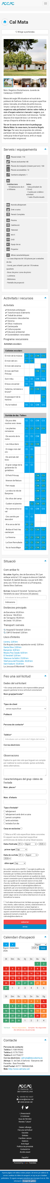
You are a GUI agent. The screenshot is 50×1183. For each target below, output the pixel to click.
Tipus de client (10, 704)
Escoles (25, 1133)
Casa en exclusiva (12, 829)
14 (31, 973)
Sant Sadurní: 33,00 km (14, 664)
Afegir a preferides (26, 32)
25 (12, 983)
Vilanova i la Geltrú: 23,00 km (16, 658)
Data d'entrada (10, 844)
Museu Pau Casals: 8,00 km (16, 653)
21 (31, 978)
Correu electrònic (12, 745)
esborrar (25, 922)
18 (12, 978)
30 (44, 983)
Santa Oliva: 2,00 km (12, 647)
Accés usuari (25, 1152)
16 (44, 973)
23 (44, 978)
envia (25, 927)
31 (6, 988)
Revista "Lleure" (25, 1122)
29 (37, 983)
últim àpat (9, 863)
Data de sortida (11, 855)
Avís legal (25, 1144)
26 (19, 983)
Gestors (25, 1141)
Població (8, 714)
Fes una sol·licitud (25, 1130)
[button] (17, 82)
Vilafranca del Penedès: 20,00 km (18, 661)
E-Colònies (25, 1116)
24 (6, 983)
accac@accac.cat (26, 1099)
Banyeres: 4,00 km (12, 650)
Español (25, 1157)
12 (19, 973)
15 (37, 973)
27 (25, 983)
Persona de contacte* (14, 725)
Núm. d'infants (10, 797)
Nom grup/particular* (13, 694)
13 (25, 973)
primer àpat (9, 849)
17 (6, 978)
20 (25, 978)
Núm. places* (10, 787)
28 (31, 983)
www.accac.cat (26, 1102)
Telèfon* (8, 735)
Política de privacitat (25, 1146)
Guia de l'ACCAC (25, 1119)
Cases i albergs (25, 1127)
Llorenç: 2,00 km (11, 642)
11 (12, 973)
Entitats (25, 1135)
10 (6, 973)
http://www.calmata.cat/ (19, 1069)
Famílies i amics (25, 1138)
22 (37, 978)
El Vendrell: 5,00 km (12, 655)
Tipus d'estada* (11, 808)
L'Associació (25, 1113)
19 (19, 978)
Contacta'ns (25, 1149)
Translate (32, 1163)
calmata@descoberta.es (31, 1058)
